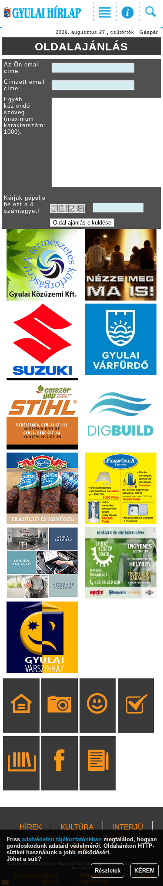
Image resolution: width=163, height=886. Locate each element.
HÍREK (31, 827)
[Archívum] (21, 776)
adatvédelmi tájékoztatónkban (62, 839)
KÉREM (144, 870)
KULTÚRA (76, 827)
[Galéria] (59, 718)
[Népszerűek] (97, 718)
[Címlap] (21, 718)
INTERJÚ (127, 827)
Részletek (107, 870)
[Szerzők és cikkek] (97, 776)
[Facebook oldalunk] (59, 776)
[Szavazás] (136, 718)
